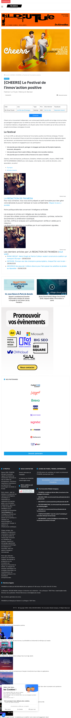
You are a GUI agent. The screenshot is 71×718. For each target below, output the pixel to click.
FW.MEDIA (11, 472)
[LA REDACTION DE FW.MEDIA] (15, 194)
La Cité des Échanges (23, 110)
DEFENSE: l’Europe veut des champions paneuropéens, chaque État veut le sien (36, 261)
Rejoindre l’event (59, 110)
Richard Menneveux (21, 592)
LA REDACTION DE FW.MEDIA (18, 198)
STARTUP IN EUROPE (44, 514)
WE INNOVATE (42, 518)
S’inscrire (35, 115)
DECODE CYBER (42, 497)
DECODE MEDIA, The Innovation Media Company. (45, 608)
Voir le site (47, 110)
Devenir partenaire (35, 453)
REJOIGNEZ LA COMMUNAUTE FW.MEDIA (53, 481)
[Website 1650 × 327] (35, 19)
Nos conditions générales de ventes (11, 597)
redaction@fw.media (24, 480)
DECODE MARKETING (44, 504)
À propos (10, 167)
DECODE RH (41, 501)
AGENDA (12, 75)
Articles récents (12, 170)
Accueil (7, 75)
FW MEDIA (41, 492)
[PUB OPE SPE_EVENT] (27, 375)
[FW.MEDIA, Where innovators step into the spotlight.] (14, 6)
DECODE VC (41, 509)
